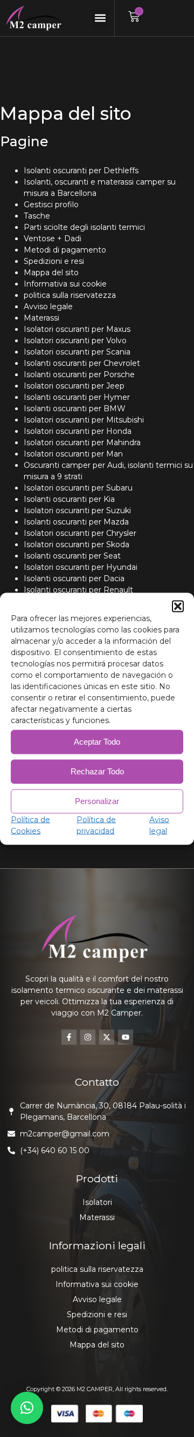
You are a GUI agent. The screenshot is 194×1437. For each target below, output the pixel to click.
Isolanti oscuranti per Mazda (76, 522)
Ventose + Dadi (52, 238)
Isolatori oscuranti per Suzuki (77, 510)
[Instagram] (87, 1037)
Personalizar (97, 801)
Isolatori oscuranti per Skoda (76, 544)
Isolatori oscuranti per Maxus (77, 329)
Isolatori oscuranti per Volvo (75, 340)
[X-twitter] (106, 1037)
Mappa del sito (51, 272)
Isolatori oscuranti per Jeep (74, 386)
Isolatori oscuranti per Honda (77, 431)
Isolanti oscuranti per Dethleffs (81, 170)
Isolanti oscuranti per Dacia (74, 578)
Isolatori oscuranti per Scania (77, 352)
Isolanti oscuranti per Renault (78, 590)
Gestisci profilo (51, 204)
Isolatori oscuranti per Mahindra (82, 442)
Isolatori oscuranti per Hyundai (80, 567)
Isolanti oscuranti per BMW (75, 408)
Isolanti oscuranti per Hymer (77, 397)
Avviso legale (48, 306)
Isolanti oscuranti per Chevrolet (82, 363)
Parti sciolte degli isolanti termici (84, 227)
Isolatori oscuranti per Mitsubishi (84, 420)
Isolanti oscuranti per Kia (69, 499)
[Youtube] (125, 1037)
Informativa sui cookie (65, 284)
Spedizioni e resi (54, 261)
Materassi (41, 318)
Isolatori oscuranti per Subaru (78, 488)
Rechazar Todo (97, 771)
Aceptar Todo (97, 741)
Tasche (37, 216)
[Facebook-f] (69, 1037)
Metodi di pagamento (65, 250)
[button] (177, 606)
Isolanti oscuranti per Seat (72, 556)
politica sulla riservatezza (70, 295)
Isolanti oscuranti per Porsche (79, 374)
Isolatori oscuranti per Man (73, 454)
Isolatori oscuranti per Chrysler (80, 533)
